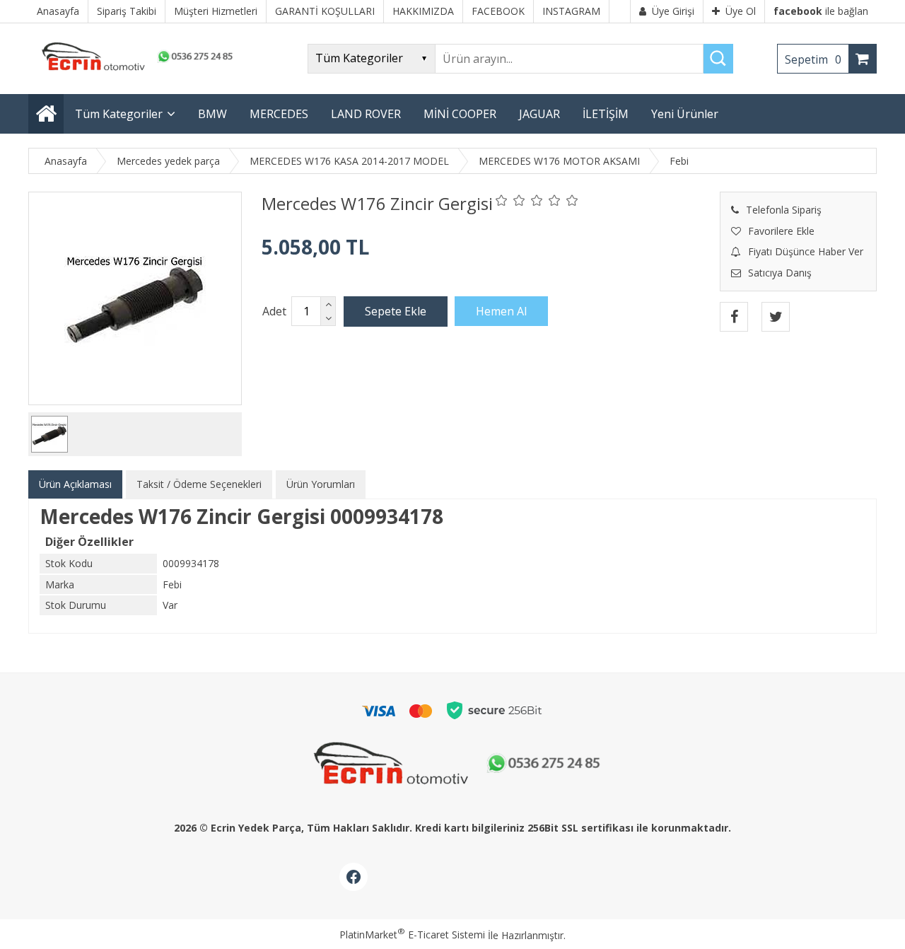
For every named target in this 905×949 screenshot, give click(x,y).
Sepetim (813, 59)
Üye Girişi (673, 11)
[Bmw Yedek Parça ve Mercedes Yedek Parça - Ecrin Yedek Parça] (134, 70)
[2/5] (510, 200)
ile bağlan (820, 11)
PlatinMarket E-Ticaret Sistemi (412, 934)
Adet (274, 311)
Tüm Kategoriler (119, 114)
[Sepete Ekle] (396, 311)
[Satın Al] (501, 311)
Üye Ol (740, 11)
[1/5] (501, 200)
